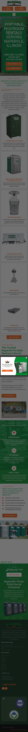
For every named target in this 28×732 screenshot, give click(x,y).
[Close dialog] (26, 357)
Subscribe (7, 370)
